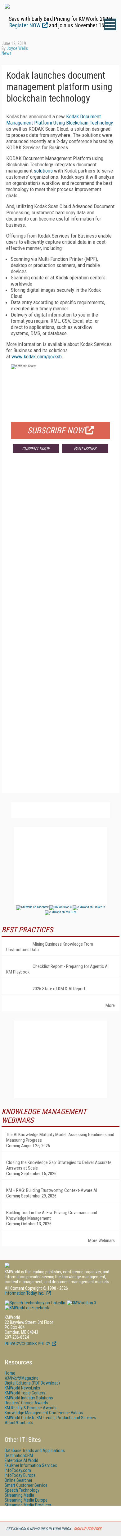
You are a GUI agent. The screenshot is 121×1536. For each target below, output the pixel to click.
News (6, 53)
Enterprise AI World (21, 1460)
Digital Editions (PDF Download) (32, 1383)
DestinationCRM (19, 1455)
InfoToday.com (18, 1470)
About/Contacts (19, 1422)
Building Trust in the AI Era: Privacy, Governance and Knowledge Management (51, 1215)
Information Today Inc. (25, 1293)
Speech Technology (22, 1490)
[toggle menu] (110, 24)
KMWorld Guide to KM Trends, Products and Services (50, 1417)
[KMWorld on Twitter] (81, 1302)
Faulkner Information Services (31, 1465)
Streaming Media (19, 1495)
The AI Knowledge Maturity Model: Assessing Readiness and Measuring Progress (60, 1137)
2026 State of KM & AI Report (59, 988)
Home (10, 1373)
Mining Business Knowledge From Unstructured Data (49, 946)
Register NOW (25, 25)
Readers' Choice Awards (26, 1402)
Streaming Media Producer (28, 1505)
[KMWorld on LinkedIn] (35, 1302)
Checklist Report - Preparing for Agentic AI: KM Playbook (58, 969)
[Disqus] (60, 549)
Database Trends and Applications (35, 1450)
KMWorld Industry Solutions (29, 1397)
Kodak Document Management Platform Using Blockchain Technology (59, 119)
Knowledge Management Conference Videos (44, 1412)
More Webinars (101, 1240)
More (110, 1005)
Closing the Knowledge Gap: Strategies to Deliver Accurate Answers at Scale (58, 1165)
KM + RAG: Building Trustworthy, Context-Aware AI (51, 1190)
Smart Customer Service (26, 1485)
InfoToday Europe (20, 1475)
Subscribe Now (55, 430)
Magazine (21, 1378)
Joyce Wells (17, 48)
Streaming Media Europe (26, 1500)
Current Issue (36, 448)
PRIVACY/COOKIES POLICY (27, 1343)
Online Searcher (18, 1480)
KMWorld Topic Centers (25, 1392)
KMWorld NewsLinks (22, 1387)
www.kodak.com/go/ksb (36, 356)
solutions (43, 171)
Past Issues (85, 448)
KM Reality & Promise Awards (30, 1407)
